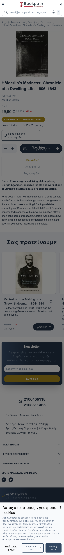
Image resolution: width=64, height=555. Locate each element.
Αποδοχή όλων (53, 548)
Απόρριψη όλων (11, 547)
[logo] (31, 4)
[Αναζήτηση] (6, 12)
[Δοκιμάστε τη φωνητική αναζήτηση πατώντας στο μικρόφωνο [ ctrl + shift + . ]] (53, 12)
